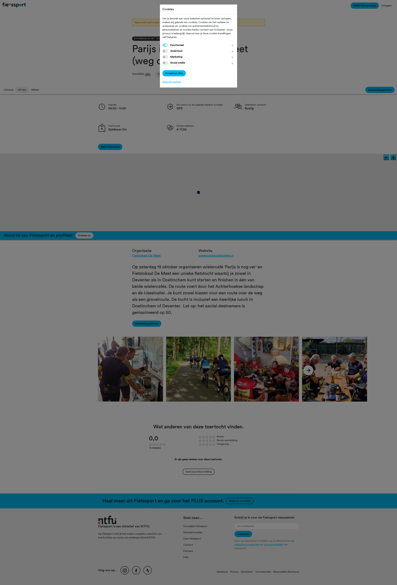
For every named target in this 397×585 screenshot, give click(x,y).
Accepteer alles (174, 73)
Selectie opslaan (171, 82)
